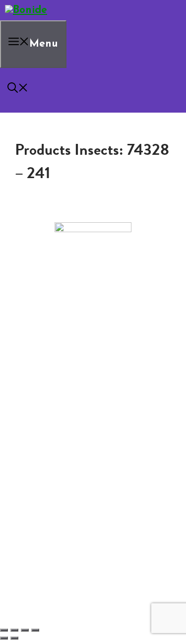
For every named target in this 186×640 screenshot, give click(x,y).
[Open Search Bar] (18, 90)
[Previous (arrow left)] (4, 638)
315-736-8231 (93, 328)
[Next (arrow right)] (14, 638)
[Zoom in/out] (4, 630)
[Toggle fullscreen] (14, 630)
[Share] (25, 630)
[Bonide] (26, 10)
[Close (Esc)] (35, 630)
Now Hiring (64, 367)
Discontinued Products (64, 375)
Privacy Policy (48, 383)
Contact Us (44, 359)
